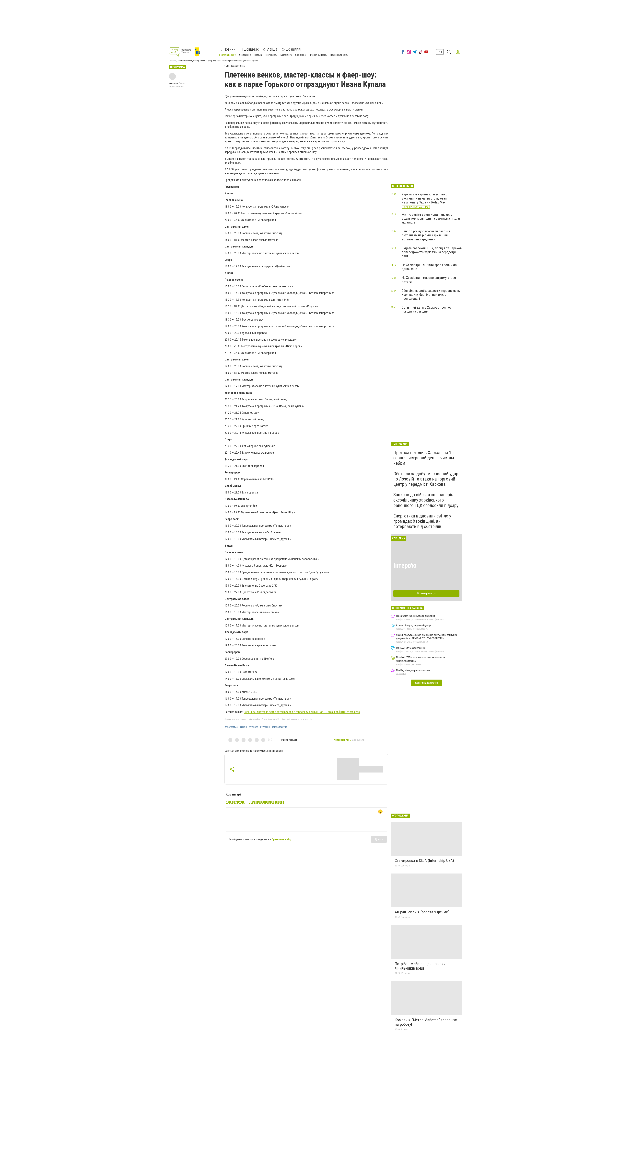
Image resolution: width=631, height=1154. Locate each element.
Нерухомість (271, 55)
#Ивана (243, 727)
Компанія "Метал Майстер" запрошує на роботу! (426, 1022)
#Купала (253, 727)
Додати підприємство (426, 682)
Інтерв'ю (405, 565)
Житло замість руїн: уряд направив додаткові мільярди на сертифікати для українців (431, 218)
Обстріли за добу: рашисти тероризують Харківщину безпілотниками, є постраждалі (431, 295)
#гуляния (265, 727)
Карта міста (286, 55)
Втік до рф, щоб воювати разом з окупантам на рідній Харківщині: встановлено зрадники (426, 235)
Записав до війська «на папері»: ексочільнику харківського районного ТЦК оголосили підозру (425, 500)
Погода (258, 55)
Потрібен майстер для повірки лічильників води (420, 966)
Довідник (251, 49)
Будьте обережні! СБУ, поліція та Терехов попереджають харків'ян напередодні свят (432, 252)
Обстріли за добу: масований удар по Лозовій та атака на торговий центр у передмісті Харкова (425, 479)
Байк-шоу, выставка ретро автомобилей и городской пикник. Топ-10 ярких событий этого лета (302, 712)
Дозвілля (293, 49)
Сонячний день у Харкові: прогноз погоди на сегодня (427, 309)
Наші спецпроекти (339, 55)
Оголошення (245, 55)
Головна (172, 61)
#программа (231, 727)
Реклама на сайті (227, 55)
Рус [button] (440, 51)
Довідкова (300, 55)
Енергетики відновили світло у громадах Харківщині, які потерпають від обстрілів (422, 521)
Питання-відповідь (318, 55)
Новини (229, 49)
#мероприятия (279, 727)
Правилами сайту (282, 839)
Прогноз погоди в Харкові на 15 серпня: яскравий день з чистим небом (423, 458)
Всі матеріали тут (426, 593)
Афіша (272, 49)
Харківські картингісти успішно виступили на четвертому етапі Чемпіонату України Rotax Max (424, 198)
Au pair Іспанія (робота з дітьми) (422, 912)
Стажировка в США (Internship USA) (424, 860)
